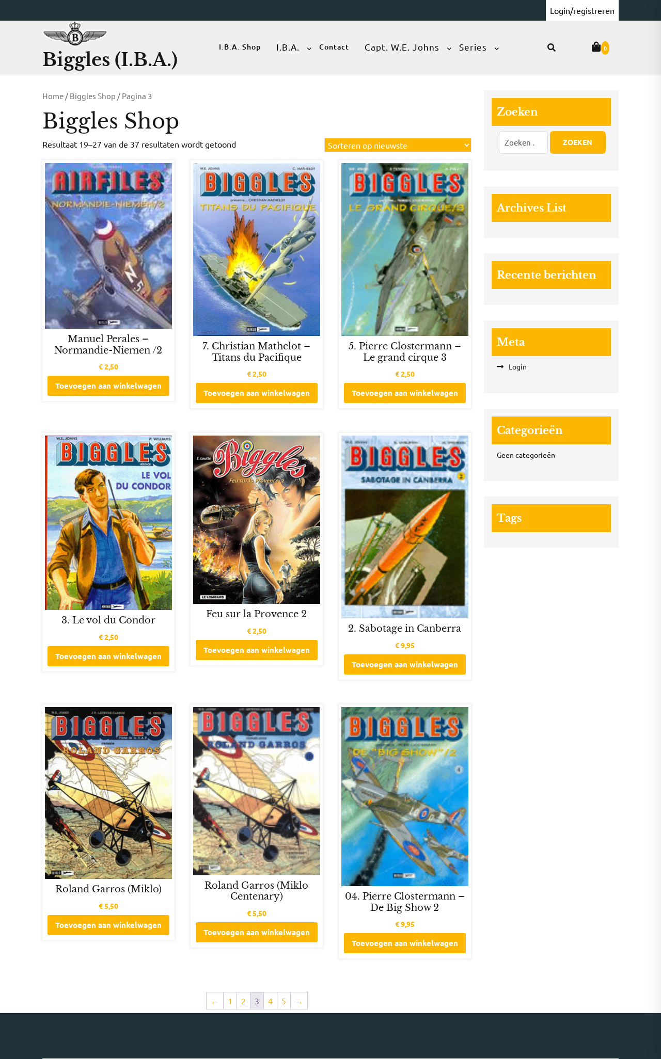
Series (473, 46)
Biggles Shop (93, 96)
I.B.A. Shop (240, 47)
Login (518, 366)
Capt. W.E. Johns (402, 46)
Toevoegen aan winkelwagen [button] (108, 385)
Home (53, 96)
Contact (334, 47)
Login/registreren (582, 10)
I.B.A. (288, 46)
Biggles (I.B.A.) (110, 60)
